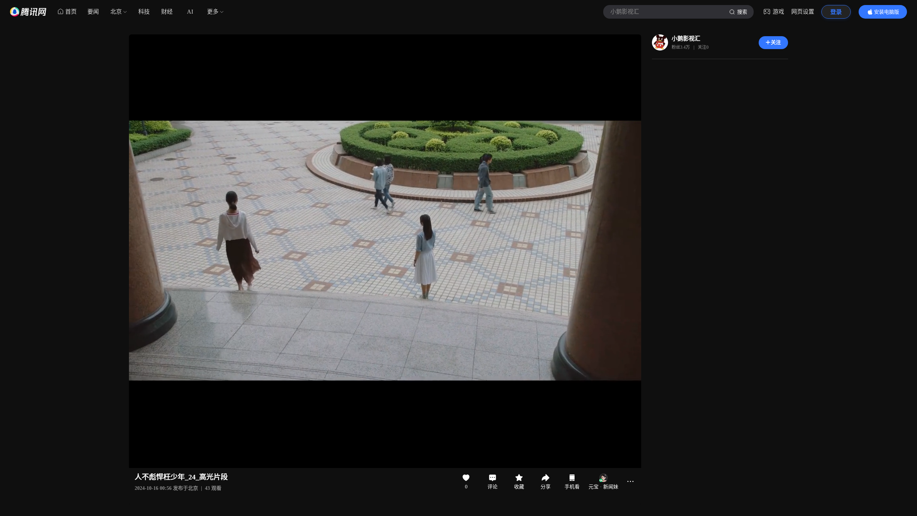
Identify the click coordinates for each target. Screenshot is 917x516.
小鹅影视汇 (686, 38)
